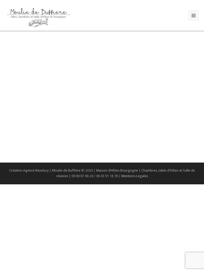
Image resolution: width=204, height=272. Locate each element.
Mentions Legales (134, 176)
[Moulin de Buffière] (38, 16)
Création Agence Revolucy (29, 170)
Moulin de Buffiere (66, 170)
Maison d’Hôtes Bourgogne (117, 170)
